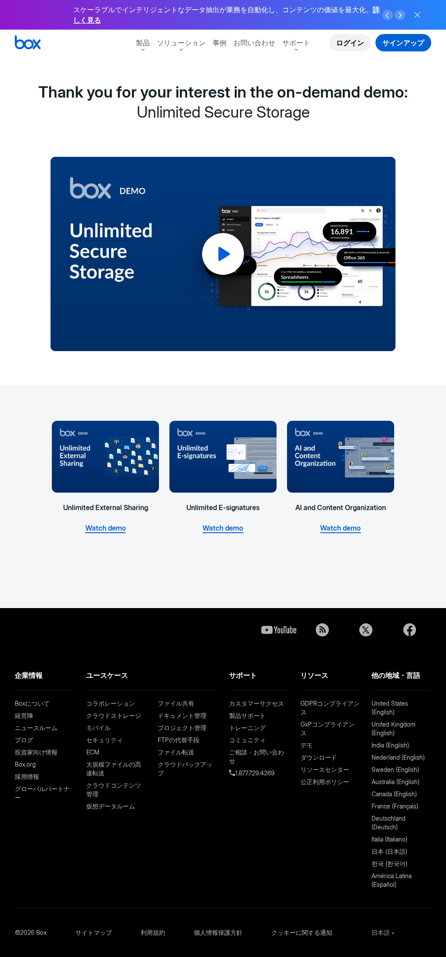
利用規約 (153, 932)
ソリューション (181, 42)
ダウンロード (319, 757)
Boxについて (32, 703)
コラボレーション (110, 703)
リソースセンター (325, 769)
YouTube (279, 630)
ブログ (24, 740)
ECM (92, 752)
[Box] (28, 43)
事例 (219, 42)
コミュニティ (247, 740)
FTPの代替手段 (178, 740)
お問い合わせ (254, 42)
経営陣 (24, 715)
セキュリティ (104, 740)
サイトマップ (93, 932)
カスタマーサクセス (256, 703)
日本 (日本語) (389, 851)
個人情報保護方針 (218, 932)
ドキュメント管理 (182, 715)
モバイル (98, 727)
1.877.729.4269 (254, 773)
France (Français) (395, 806)
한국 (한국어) (389, 863)
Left (387, 15)
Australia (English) (395, 781)
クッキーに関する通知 (301, 932)
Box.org (25, 764)
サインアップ (403, 42)
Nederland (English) (398, 757)
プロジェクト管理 (182, 727)
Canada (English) (394, 794)
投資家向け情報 (36, 752)
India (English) (390, 745)
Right (400, 15)
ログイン (350, 42)
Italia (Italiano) (389, 839)
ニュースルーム (36, 727)
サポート (296, 42)
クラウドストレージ (113, 715)
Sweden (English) (395, 769)
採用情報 (27, 776)
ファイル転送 (176, 752)
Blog (322, 630)
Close (417, 15)
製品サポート (247, 715)
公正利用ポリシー (325, 781)
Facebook (409, 630)
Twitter (366, 630)
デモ (307, 745)
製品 (143, 42)
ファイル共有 (176, 703)
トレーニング (247, 727)
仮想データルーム (110, 806)
